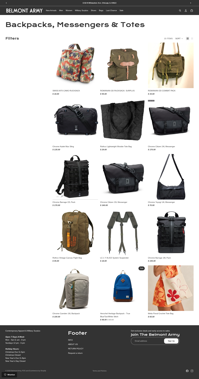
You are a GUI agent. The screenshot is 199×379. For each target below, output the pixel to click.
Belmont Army (16, 371)
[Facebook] (187, 371)
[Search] (180, 11)
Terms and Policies (100, 371)
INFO (70, 340)
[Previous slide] (6, 3)
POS (23, 371)
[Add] (94, 84)
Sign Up (171, 341)
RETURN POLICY (75, 349)
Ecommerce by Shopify (37, 371)
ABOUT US (73, 344)
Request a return (75, 353)
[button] (179, 38)
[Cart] (192, 11)
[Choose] (94, 139)
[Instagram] (192, 371)
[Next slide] (191, 3)
